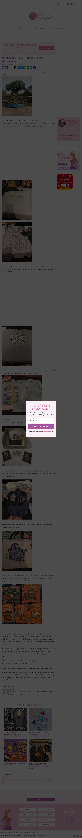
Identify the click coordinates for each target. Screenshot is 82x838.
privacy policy (47, 431)
